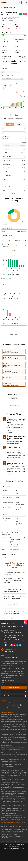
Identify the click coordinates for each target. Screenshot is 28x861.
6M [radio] (13, 72)
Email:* (2, 682)
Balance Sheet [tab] (19, 118)
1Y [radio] (16, 72)
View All (13, 193)
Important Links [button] (6, 691)
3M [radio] (11, 72)
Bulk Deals (10, 334)
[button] (3, 76)
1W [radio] (5, 72)
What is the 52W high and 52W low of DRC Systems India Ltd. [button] (12, 597)
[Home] (2, 7)
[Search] (20, 2)
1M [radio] (8, 72)
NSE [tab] (3, 69)
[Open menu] (25, 2)
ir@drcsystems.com (14, 549)
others (18, 707)
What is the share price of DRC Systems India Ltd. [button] (12, 573)
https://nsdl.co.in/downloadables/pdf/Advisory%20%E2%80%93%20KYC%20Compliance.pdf (14, 823)
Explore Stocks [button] (6, 696)
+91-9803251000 (10, 651)
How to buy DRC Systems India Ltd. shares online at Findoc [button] (12, 612)
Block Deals (18, 334)
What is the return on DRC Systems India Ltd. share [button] (11, 605)
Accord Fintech (12, 849)
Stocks (5, 7)
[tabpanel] (14, 91)
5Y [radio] (18, 72)
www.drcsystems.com (15, 552)
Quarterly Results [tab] (8, 118)
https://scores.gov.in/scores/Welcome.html (12, 815)
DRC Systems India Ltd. (12, 7)
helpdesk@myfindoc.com (11, 657)
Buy (20, 13)
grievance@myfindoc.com (7, 665)
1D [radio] (2, 72)
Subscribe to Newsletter (14, 687)
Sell (25, 13)
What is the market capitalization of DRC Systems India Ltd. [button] (13, 590)
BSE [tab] (6, 69)
